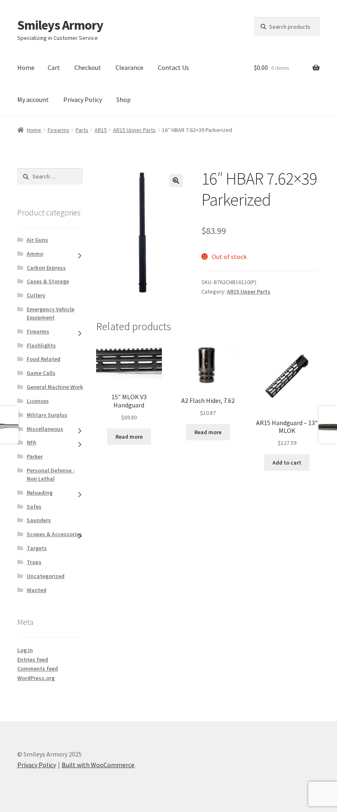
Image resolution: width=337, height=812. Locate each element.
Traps (34, 562)
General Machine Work (55, 387)
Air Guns (37, 239)
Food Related (43, 359)
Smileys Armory (60, 25)
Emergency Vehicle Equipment (50, 313)
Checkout (87, 67)
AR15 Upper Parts (134, 130)
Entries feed (32, 659)
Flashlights (41, 345)
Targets (37, 548)
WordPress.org (36, 678)
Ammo (35, 253)
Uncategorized (46, 576)
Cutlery (36, 295)
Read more (129, 436)
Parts (82, 130)
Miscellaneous (45, 429)
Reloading (40, 492)
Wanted (36, 590)
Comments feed (37, 668)
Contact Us (173, 67)
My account (33, 99)
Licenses (38, 401)
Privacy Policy (82, 99)
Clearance (129, 67)
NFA (31, 442)
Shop (123, 99)
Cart (54, 67)
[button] (175, 180)
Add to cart (286, 462)
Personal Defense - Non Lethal (51, 474)
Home (26, 67)
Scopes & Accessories (54, 534)
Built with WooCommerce (98, 765)
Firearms (58, 130)
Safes (34, 506)
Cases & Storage (48, 281)
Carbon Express (46, 267)
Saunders (39, 520)
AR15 (101, 130)
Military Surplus (47, 415)
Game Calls (41, 373)
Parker (35, 456)
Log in (25, 650)
